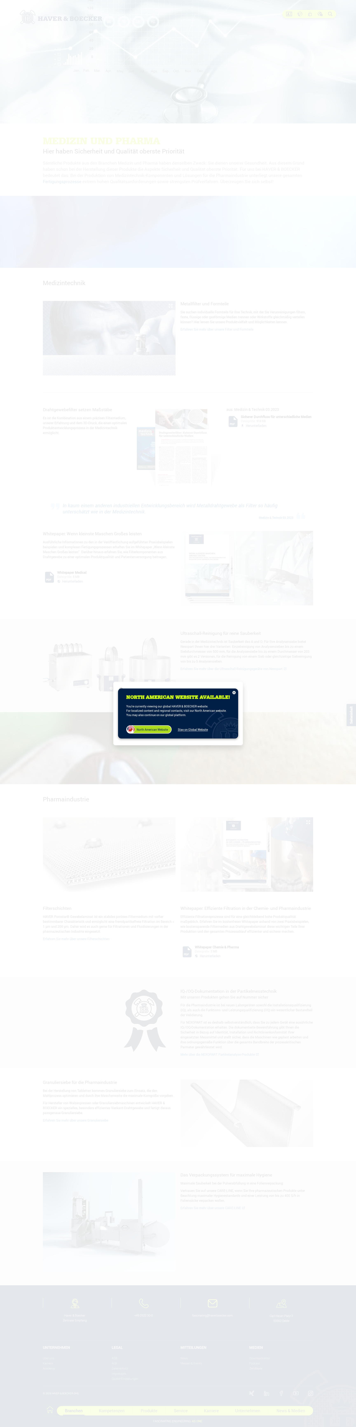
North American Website (152, 729)
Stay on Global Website (193, 729)
